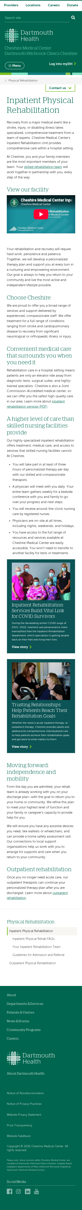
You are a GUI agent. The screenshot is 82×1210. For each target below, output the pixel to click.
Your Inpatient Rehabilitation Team (36, 947)
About (11, 995)
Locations (33, 5)
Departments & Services (25, 1004)
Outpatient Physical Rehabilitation (32, 963)
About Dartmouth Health (26, 1073)
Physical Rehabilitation (23, 80)
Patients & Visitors (21, 1012)
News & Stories (18, 1021)
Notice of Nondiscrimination (25, 1093)
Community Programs (24, 1030)
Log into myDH (60, 64)
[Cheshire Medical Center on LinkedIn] (28, 1191)
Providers (11, 5)
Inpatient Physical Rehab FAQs (33, 939)
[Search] (73, 18)
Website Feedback (19, 1136)
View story (20, 647)
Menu (16, 65)
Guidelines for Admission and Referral (38, 955)
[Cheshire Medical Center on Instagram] (19, 1191)
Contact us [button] (57, 88)
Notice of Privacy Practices (24, 1104)
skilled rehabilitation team (43, 167)
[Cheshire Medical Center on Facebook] (10, 1191)
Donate (72, 5)
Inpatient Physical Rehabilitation (31, 931)
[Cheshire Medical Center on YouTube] (37, 1191)
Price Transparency (19, 1125)
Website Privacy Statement (24, 1115)
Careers (54, 5)
